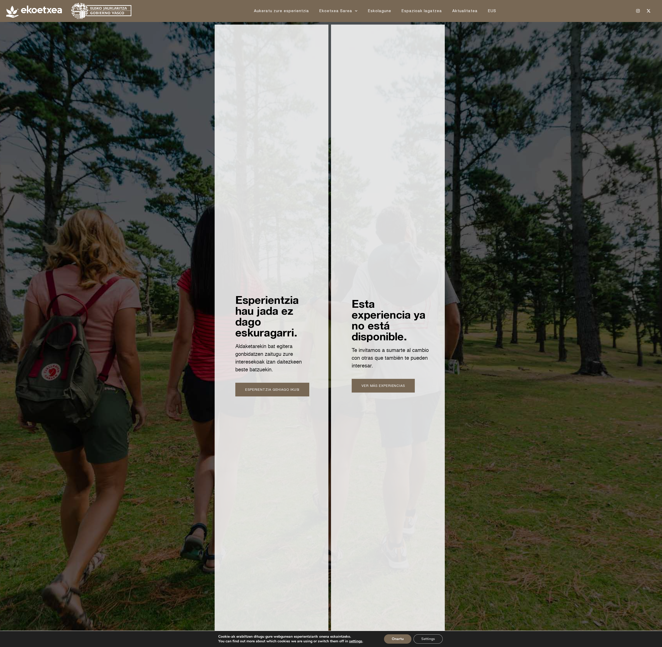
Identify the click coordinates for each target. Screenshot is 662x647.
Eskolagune (379, 11)
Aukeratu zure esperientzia (281, 11)
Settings (428, 638)
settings (355, 641)
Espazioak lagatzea (422, 11)
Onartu (398, 638)
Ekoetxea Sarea (335, 11)
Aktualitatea (465, 11)
